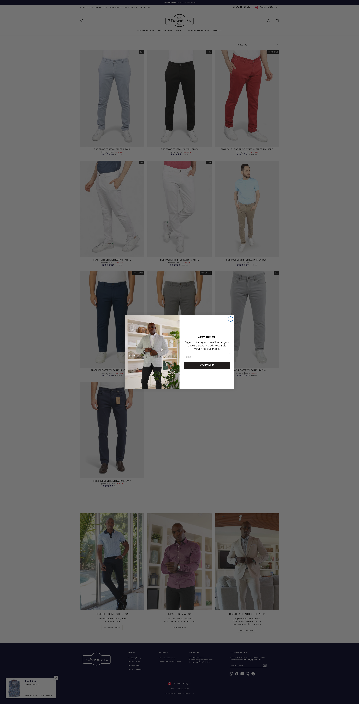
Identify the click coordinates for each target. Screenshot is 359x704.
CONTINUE (207, 365)
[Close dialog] (230, 319)
